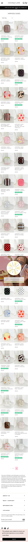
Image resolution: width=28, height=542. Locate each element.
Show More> (4, 487)
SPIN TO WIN (14, 281)
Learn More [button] (5, 535)
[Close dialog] (26, 257)
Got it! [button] (14, 539)
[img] (4, 39)
